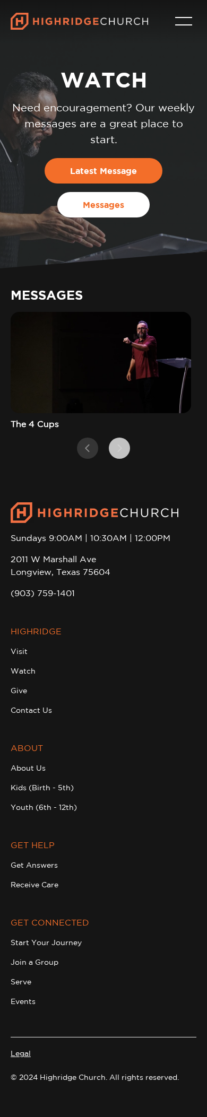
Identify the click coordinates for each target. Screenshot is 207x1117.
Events (23, 1001)
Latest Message (103, 171)
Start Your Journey (46, 942)
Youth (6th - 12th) (44, 807)
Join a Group (34, 962)
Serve (21, 982)
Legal (21, 1053)
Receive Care (34, 884)
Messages (103, 205)
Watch (23, 671)
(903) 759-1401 (43, 593)
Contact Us (31, 710)
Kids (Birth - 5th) (42, 787)
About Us (28, 768)
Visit (19, 651)
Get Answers (34, 865)
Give (19, 690)
